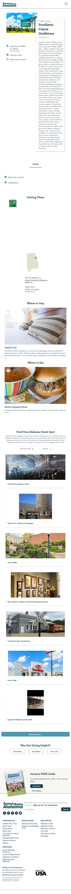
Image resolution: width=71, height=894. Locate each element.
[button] (6, 326)
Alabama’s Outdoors (11, 857)
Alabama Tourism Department (12, 867)
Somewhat (36, 751)
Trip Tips (44, 831)
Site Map (44, 836)
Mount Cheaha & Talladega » (36, 280)
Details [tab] (35, 164)
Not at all (54, 751)
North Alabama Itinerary (9, 851)
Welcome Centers (48, 828)
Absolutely (17, 751)
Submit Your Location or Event (12, 875)
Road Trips (7, 826)
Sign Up (66, 809)
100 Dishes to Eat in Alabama (11, 834)
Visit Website (43, 37)
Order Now (37, 786)
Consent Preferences (7, 880)
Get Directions (14, 51)
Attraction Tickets (48, 833)
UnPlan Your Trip (10, 824)
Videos (5, 843)
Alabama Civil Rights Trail (30, 827)
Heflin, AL (29, 282)
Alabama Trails (47, 824)
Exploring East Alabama (9, 860)
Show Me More (35, 734)
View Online (36, 791)
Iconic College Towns (11, 854)
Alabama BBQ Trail (10, 838)
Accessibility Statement (7, 879)
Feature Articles (9, 840)
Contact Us (16, 879)
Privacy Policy (16, 880)
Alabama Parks (47, 826)
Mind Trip (7, 831)
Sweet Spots (7, 828)
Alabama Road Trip (29, 824)
